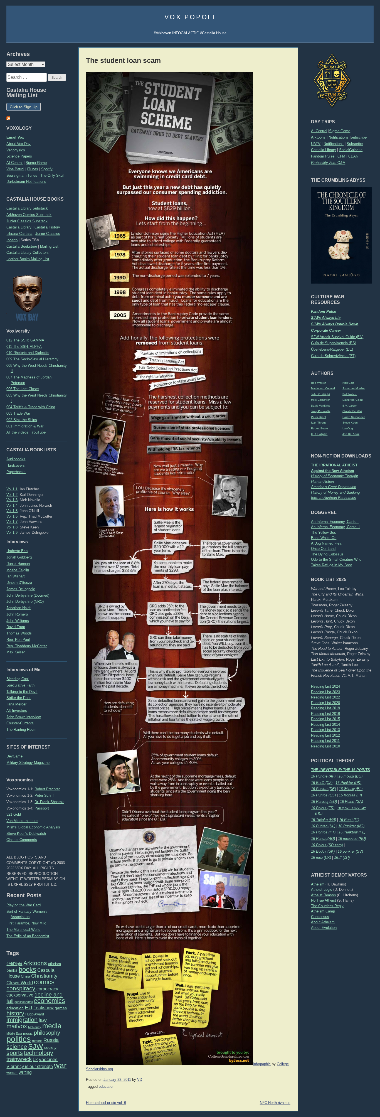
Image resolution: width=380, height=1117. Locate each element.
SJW (35, 1046)
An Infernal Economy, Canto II (335, 527)
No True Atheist (323, 900)
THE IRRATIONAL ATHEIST (334, 465)
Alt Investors (16, 710)
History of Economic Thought (334, 476)
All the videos (17, 432)
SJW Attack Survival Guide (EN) (337, 337)
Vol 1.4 (12, 505)
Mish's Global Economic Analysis (33, 827)
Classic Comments (21, 840)
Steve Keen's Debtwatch (26, 833)
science (16, 1046)
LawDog (347, 428)
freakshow (43, 1007)
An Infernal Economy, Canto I (335, 522)
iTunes (32, 169)
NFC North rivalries (275, 1103)
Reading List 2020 (325, 703)
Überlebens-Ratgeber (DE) (332, 349)
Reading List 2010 (325, 746)
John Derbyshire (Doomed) (27, 595)
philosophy (47, 1033)
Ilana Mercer (16, 704)
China (25, 976)
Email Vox (15, 137)
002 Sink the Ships (21, 420)
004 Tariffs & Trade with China (30, 407)
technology (38, 1052)
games (61, 1008)
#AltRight (14, 963)
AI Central (319, 131)
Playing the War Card (23, 905)
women (12, 1073)
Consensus (320, 917)
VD (139, 1080)
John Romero (17, 614)
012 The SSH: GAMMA (25, 340)
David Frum (15, 627)
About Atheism (323, 922)
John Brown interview (23, 717)
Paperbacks (16, 472)
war (60, 1065)
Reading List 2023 (325, 692)
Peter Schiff (44, 795)
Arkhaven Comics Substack (28, 215)
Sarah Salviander (353, 417)
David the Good (352, 399)
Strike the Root (18, 698)
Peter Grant (318, 417)
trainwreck (19, 1059)
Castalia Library (323, 150)
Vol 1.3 (12, 500)
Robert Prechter (47, 789)
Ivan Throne (319, 422)
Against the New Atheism (332, 471)
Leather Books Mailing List (27, 259)
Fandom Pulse (322, 156)
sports (14, 1052)
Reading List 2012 (325, 735)
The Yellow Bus (323, 532)
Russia (51, 1040)
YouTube (38, 432)
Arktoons (318, 137)
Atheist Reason (323, 895)
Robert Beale (319, 428)
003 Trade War (18, 413)
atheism (54, 964)
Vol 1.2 (12, 495)
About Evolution (324, 928)
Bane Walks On (323, 538)
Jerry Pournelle (320, 411)
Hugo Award (34, 1014)
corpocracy (47, 988)
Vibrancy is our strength (29, 1066)
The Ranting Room (21, 729)
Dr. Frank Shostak (49, 802)
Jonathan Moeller (353, 388)
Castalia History (47, 227)
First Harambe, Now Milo (26, 923)
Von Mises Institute (22, 821)
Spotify (47, 169)
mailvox (16, 1026)
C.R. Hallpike (319, 434)
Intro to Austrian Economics (333, 498)
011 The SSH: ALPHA (24, 347)
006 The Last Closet (22, 389)
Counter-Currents (20, 723)
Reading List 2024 (325, 686)
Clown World (19, 982)
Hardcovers (15, 465)
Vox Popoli (190, 17)
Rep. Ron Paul (18, 640)
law (43, 1020)
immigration (22, 1019)
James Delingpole (20, 589)
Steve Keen (350, 422)
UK (35, 1060)
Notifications (339, 137)
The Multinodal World (23, 929)
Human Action (322, 481)
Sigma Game (339, 131)
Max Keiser (15, 652)
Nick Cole (348, 382)
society (50, 1047)
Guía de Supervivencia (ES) (333, 343)
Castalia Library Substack (27, 208)
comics (44, 982)
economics (49, 1000)
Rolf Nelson (349, 394)
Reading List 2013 (325, 730)
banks (12, 970)
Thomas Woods (19, 633)
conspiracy (20, 988)
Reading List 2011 (325, 741)
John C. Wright (320, 394)
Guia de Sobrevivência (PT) (333, 356)
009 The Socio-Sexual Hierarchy (32, 359)
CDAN (353, 156)
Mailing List (49, 246)
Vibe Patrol (15, 169)
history (15, 1013)
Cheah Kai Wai (352, 411)
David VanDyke (320, 405)
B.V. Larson (349, 405)
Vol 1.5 (12, 511)
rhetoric (37, 1040)
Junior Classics (47, 234)
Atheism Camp (323, 911)
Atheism (317, 884)
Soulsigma (14, 175)
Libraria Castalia (19, 234)
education (15, 1008)
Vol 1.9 (12, 532)
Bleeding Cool (17, 679)
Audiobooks (15, 459)
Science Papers (19, 156)
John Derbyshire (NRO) (25, 601)
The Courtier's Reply (327, 906)
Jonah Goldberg (19, 557)
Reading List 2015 (325, 719)
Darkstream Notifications (26, 181)
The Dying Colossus (327, 554)
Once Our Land (323, 549)
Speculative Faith (20, 685)
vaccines (48, 1059)
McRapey (34, 1027)
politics (18, 1039)
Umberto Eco (17, 551)
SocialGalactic (350, 150)
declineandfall (23, 1001)
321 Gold (13, 814)
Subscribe (359, 137)
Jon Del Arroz (350, 434)
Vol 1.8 (12, 527)
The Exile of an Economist (27, 936)
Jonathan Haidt (18, 608)
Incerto (12, 240)
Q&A (328, 163)
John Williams (17, 621)
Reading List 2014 (325, 724)
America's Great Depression (333, 487)
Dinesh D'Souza (19, 582)
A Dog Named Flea (326, 543)
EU (28, 1007)
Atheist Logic (321, 889)
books (27, 969)
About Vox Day (18, 144)
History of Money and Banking (335, 492)
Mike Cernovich (320, 399)
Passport (41, 808)
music (28, 1033)
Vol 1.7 (12, 522)
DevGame (14, 756)
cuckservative (19, 995)
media (51, 1026)
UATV (315, 144)
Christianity (44, 976)
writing (25, 1072)
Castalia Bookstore (21, 246)
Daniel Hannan (18, 564)
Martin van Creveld (323, 388)
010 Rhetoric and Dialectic (27, 353)
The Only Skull (52, 175)
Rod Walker (318, 382)
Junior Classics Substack (27, 221)
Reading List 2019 (325, 708)
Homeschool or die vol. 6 (106, 1103)
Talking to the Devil (21, 692)
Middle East (14, 1033)
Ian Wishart (15, 576)
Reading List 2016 (325, 714)
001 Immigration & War (24, 426)
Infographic (262, 1064)
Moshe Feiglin (17, 570)
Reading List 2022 (325, 697)
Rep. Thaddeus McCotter (26, 646)
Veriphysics (15, 150)
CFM (341, 156)
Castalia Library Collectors (27, 252)
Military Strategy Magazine (28, 763)
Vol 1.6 (12, 516)
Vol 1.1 (12, 489)
